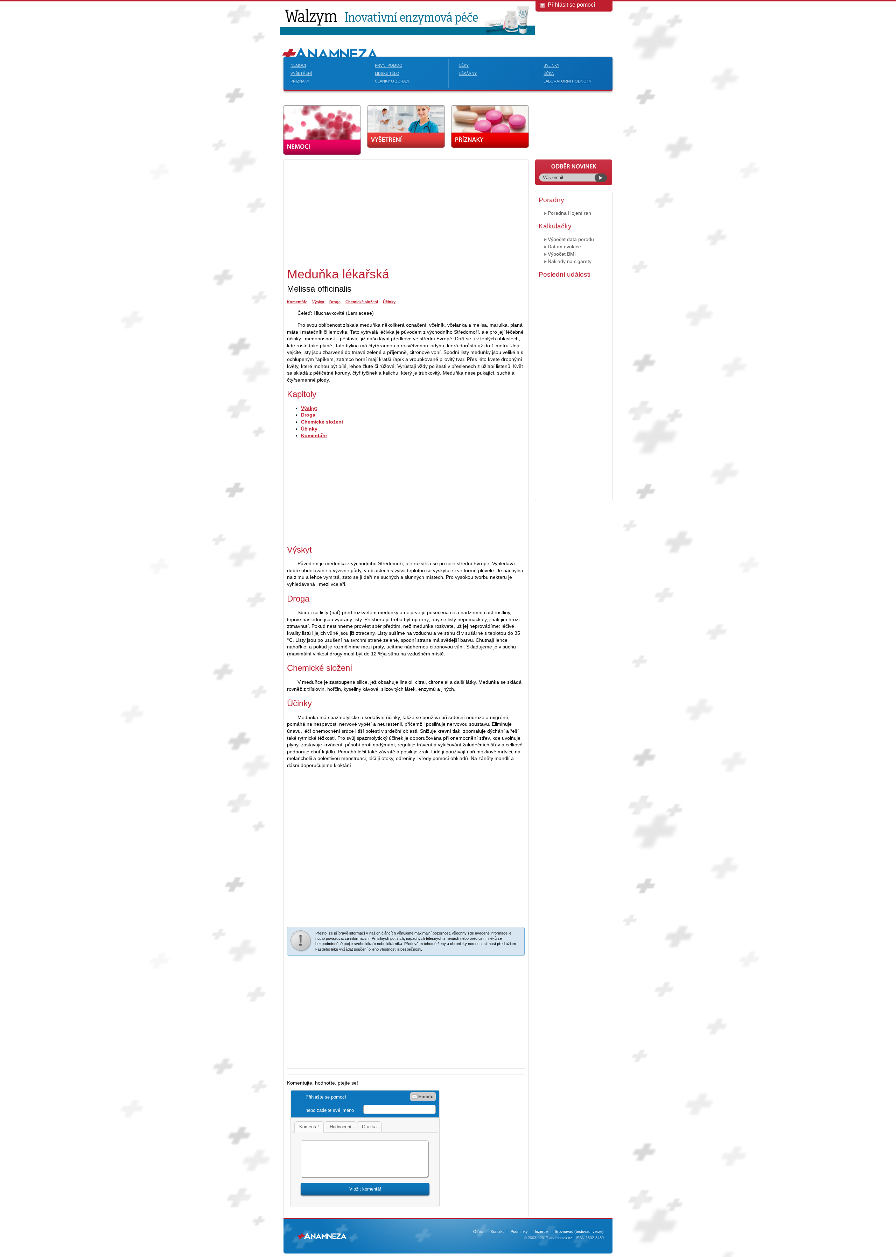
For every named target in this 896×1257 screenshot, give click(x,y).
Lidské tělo (387, 73)
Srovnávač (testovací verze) (579, 1231)
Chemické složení (361, 302)
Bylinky (551, 65)
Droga (335, 302)
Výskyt (318, 302)
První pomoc (388, 65)
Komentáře (297, 302)
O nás (478, 1231)
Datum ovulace (564, 246)
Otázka (369, 1126)
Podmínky (519, 1231)
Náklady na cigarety (570, 261)
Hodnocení (340, 1126)
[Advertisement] (227, 264)
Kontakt (497, 1231)
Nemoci (298, 65)
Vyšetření (301, 73)
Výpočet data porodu (571, 239)
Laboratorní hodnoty (568, 81)
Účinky (389, 302)
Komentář (309, 1126)
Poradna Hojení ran (569, 213)
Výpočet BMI (562, 254)
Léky (464, 65)
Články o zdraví (392, 81)
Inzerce (541, 1231)
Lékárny (468, 73)
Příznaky (299, 81)
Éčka (549, 73)
